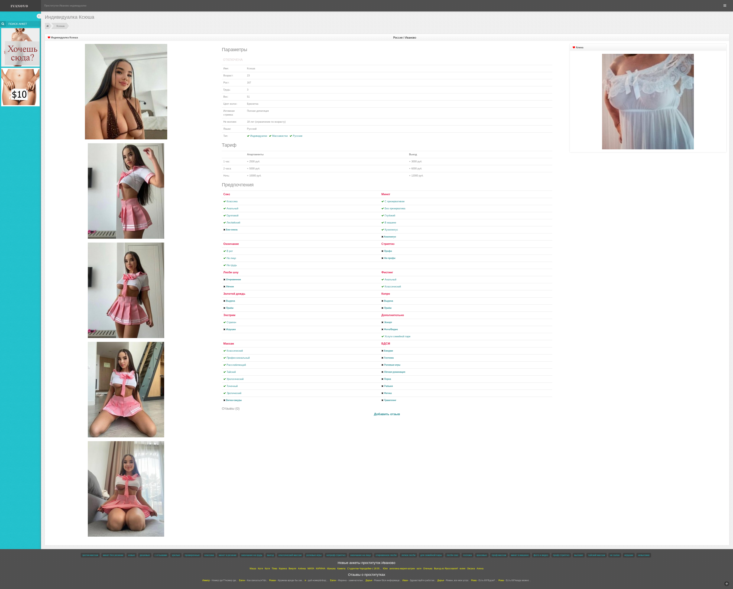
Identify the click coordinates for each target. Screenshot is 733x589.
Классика (232, 201)
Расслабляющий (236, 364)
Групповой (232, 215)
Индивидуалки (258, 135)
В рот (230, 251)
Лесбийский (233, 222)
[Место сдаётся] (20, 28)
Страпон (231, 322)
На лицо (231, 258)
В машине (390, 222)
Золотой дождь (234, 293)
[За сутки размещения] (20, 68)
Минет (385, 194)
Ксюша (61, 26)
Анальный (232, 208)
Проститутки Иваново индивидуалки (65, 5)
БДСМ (385, 343)
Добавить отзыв (387, 414)
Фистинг (387, 272)
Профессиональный (238, 357)
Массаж (228, 343)
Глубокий (390, 215)
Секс (226, 194)
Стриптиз (387, 243)
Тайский (231, 372)
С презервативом (394, 201)
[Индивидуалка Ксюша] (126, 91)
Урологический (235, 379)
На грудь (232, 265)
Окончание (231, 243)
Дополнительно (392, 315)
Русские (297, 135)
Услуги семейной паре (397, 336)
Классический (393, 286)
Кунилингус (391, 229)
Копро (385, 293)
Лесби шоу (230, 272)
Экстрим (229, 315)
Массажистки (280, 135)
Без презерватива (395, 208)
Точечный (232, 386)
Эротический (234, 393)
